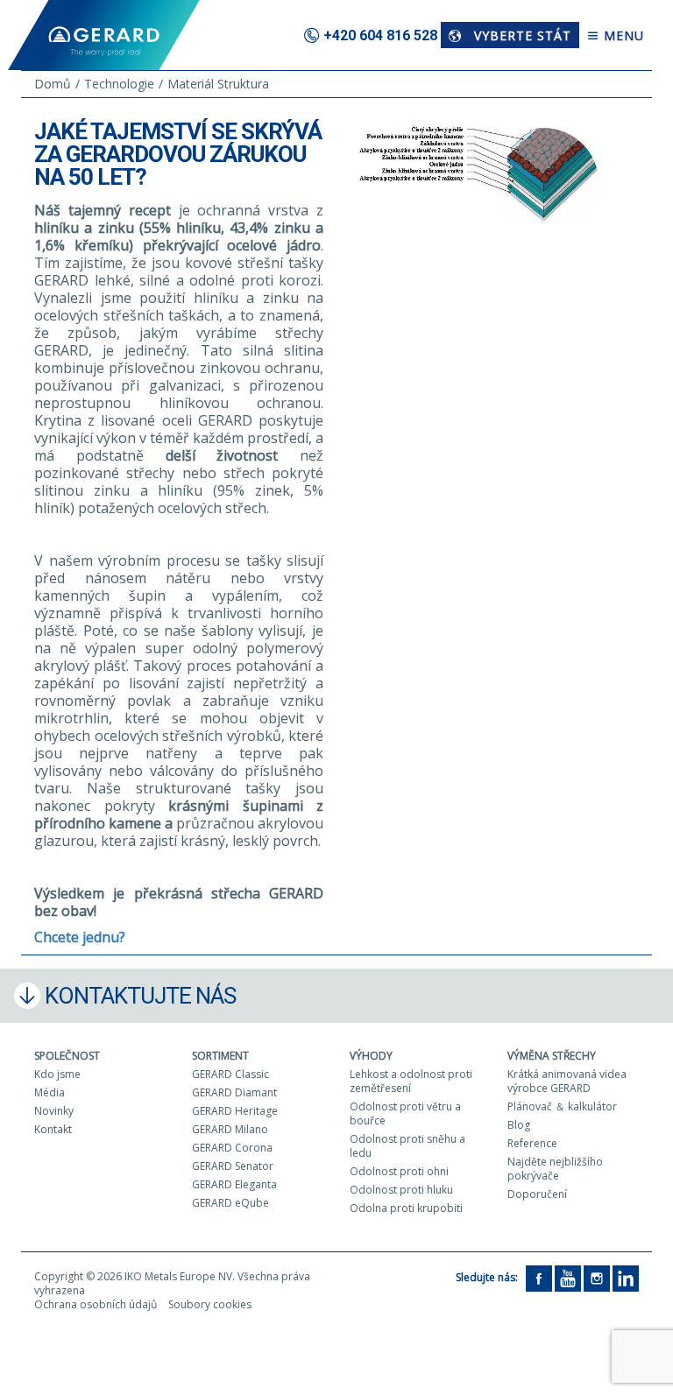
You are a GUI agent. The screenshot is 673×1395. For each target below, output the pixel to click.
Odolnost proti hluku (401, 1189)
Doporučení (537, 1194)
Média (49, 1092)
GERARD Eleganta (234, 1184)
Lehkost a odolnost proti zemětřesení (411, 1081)
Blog (518, 1124)
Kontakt (53, 1129)
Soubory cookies (209, 1304)
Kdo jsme (57, 1074)
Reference (532, 1143)
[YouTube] (568, 1277)
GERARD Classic (230, 1074)
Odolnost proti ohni (399, 1171)
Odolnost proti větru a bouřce (405, 1113)
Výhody (371, 1055)
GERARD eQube (230, 1202)
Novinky (54, 1110)
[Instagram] (597, 1277)
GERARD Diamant (234, 1092)
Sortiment (220, 1055)
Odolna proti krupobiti (406, 1208)
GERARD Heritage (235, 1110)
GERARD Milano (230, 1129)
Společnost (67, 1055)
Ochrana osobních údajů (95, 1304)
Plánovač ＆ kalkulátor (562, 1106)
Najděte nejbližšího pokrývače (555, 1168)
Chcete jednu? (79, 937)
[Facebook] (539, 1277)
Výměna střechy (551, 1055)
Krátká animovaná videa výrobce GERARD (567, 1081)
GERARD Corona (232, 1147)
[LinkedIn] (626, 1277)
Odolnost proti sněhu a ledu (407, 1145)
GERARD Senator (232, 1166)
